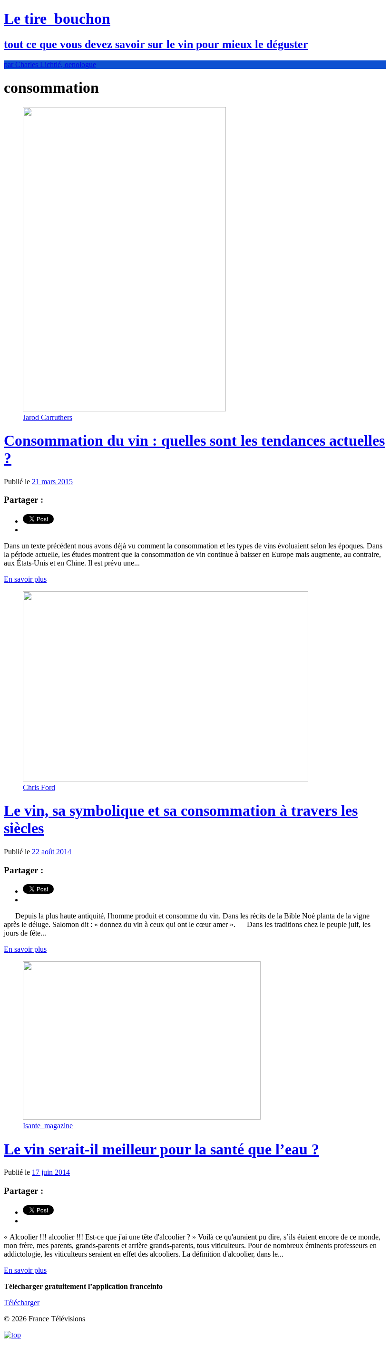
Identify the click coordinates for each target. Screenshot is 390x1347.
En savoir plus (25, 579)
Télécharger (21, 1302)
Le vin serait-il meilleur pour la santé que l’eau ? (161, 1149)
